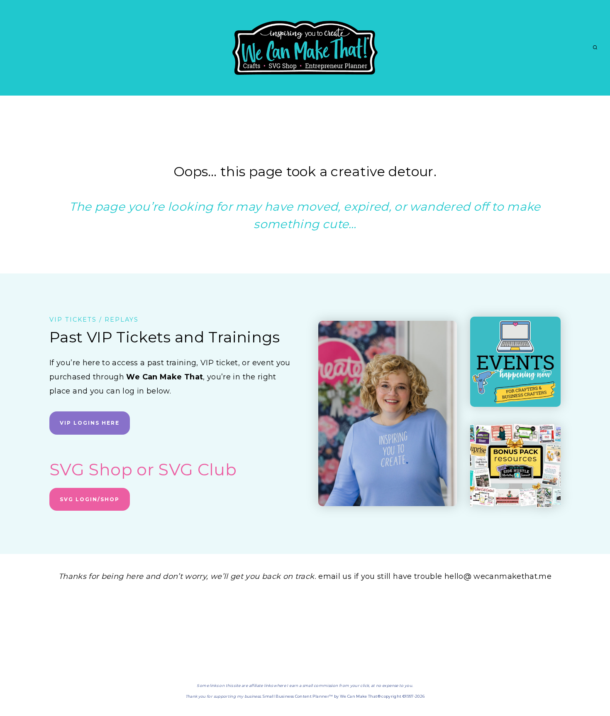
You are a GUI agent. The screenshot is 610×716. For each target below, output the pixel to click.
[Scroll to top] (590, 683)
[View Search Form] (595, 48)
